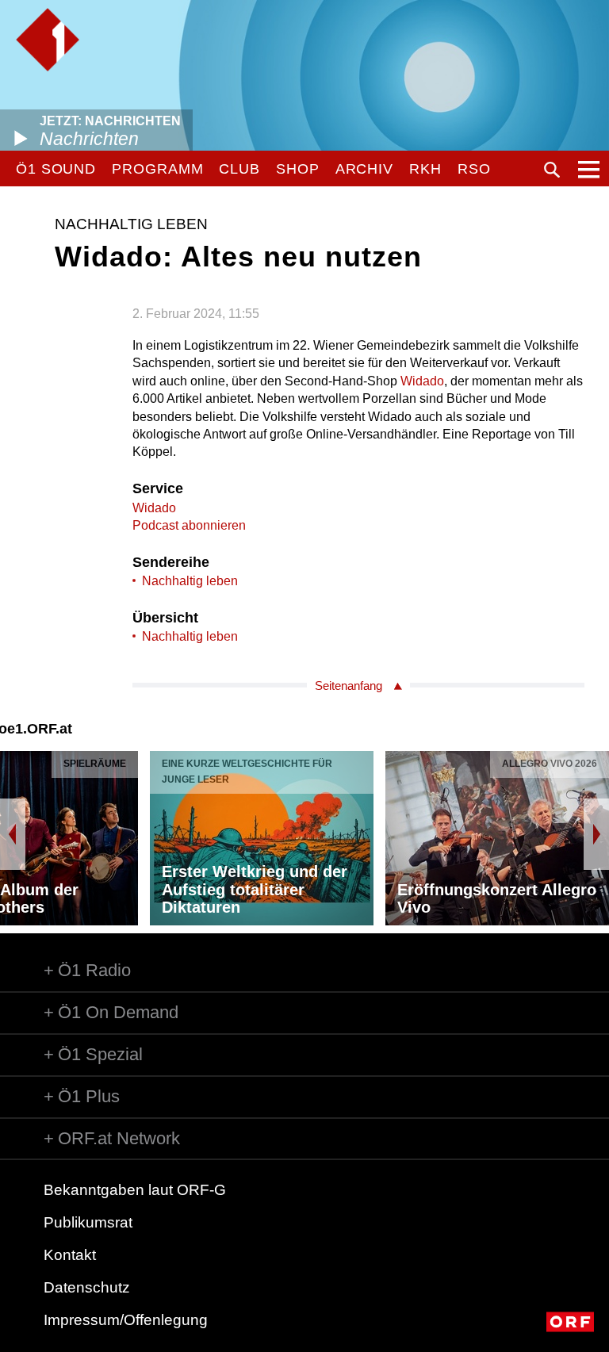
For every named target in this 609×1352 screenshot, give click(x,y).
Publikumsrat (88, 1222)
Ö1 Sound (56, 169)
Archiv (364, 169)
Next (596, 834)
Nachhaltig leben (190, 581)
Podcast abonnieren (189, 525)
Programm (157, 169)
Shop (298, 169)
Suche (552, 170)
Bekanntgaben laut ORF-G (135, 1190)
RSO (474, 169)
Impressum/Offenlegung (126, 1320)
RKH (425, 169)
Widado (422, 381)
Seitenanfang (348, 685)
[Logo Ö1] (47, 39)
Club (239, 169)
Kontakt (70, 1255)
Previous (12, 834)
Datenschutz (87, 1287)
